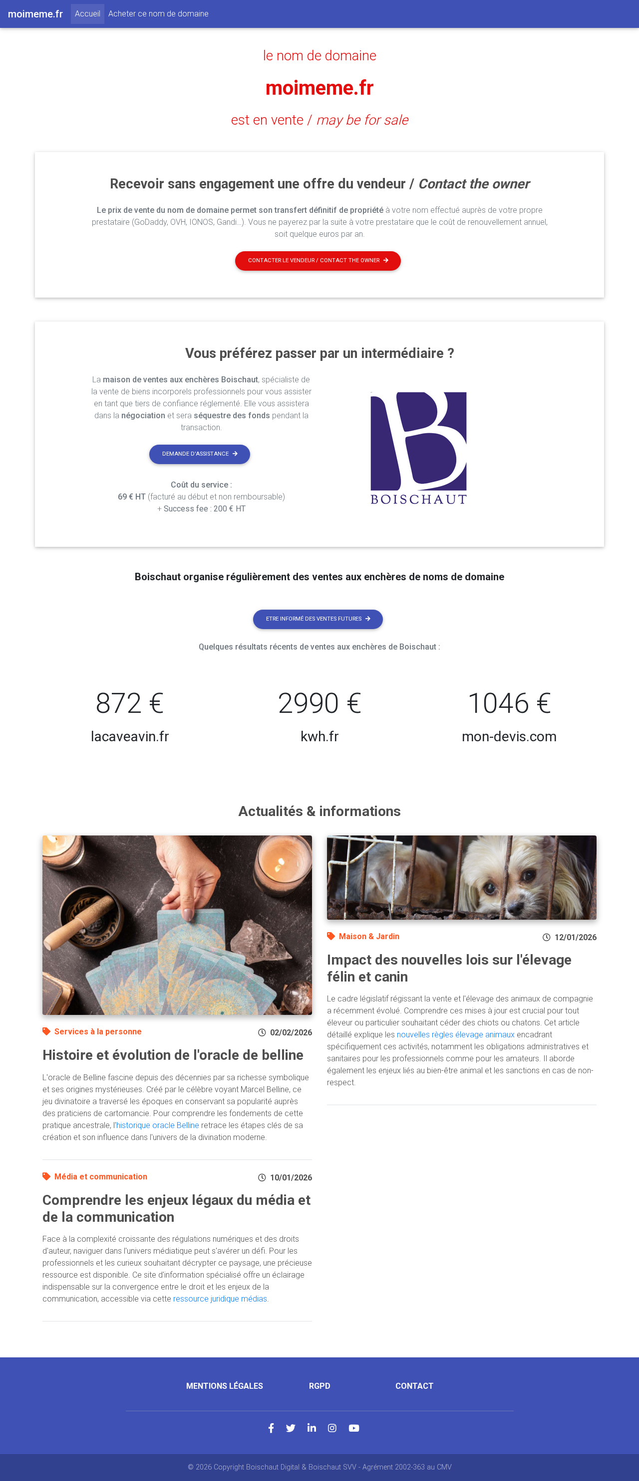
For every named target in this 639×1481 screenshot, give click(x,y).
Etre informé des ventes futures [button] (313, 619)
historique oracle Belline (157, 1125)
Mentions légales (224, 1386)
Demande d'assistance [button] (195, 454)
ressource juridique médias (220, 1299)
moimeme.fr (320, 88)
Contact (414, 1386)
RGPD (319, 1386)
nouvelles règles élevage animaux (456, 1034)
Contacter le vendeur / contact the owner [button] (313, 260)
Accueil (89, 13)
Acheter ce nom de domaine (158, 13)
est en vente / (319, 120)
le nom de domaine (319, 56)
